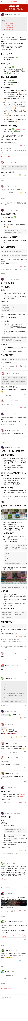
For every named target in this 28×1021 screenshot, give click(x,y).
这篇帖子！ (23, 796)
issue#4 (17, 73)
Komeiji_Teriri (6, 417)
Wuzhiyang (5, 714)
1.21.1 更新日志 (9, 23)
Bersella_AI (5, 761)
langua (5, 166)
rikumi (12, 73)
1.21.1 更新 (22, 794)
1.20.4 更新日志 (9, 27)
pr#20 (23, 129)
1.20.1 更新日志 (9, 29)
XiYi (4, 897)
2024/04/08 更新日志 (10, 25)
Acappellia (16, 764)
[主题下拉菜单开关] (26, 2)
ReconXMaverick (8, 133)
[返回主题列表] (1, 2)
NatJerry (19, 129)
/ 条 (13, 1)
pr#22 (14, 133)
